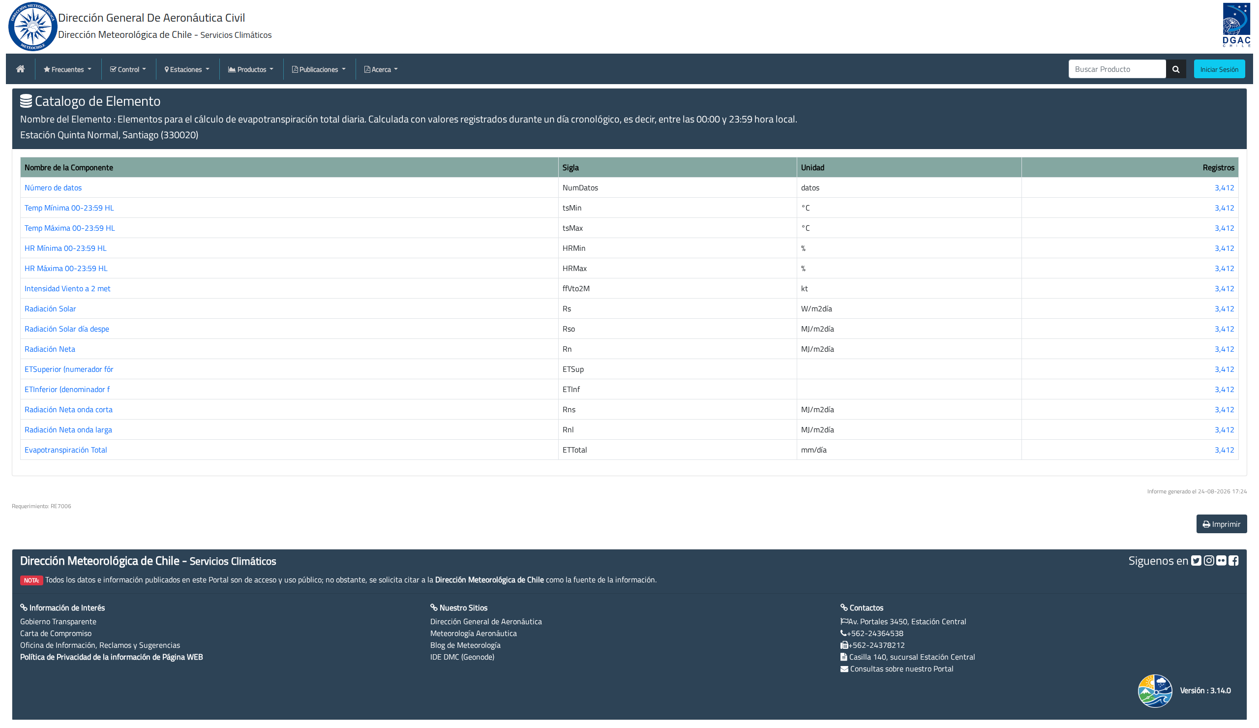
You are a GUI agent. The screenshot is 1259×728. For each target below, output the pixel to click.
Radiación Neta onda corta (69, 409)
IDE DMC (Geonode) (462, 657)
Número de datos (53, 187)
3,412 (1224, 187)
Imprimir (1225, 524)
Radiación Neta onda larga (68, 429)
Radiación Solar (50, 308)
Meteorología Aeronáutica (473, 633)
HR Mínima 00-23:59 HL (66, 248)
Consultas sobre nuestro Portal (902, 668)
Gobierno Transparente (58, 621)
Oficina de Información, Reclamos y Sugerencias (100, 645)
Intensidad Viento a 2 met (68, 288)
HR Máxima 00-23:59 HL (66, 268)
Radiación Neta (50, 349)
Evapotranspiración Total (66, 449)
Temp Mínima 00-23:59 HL (69, 207)
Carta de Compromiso (55, 633)
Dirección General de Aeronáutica (486, 621)
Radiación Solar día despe (67, 328)
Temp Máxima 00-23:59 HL (70, 228)
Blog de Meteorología (465, 645)
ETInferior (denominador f (67, 389)
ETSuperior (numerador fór (69, 369)
